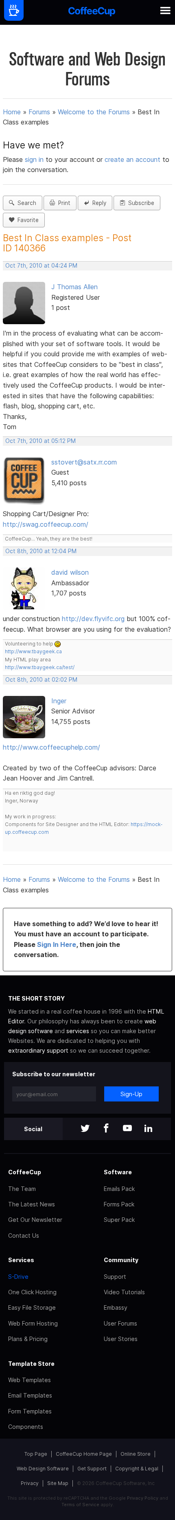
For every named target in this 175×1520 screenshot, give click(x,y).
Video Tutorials (124, 1292)
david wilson (70, 572)
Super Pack (119, 1219)
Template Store (31, 1363)
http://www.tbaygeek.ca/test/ (39, 667)
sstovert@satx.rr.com (84, 462)
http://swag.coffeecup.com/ (45, 524)
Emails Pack (119, 1188)
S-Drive (18, 1276)
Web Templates (29, 1379)
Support (115, 1276)
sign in (35, 159)
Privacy (30, 1483)
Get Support (92, 1468)
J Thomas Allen (74, 287)
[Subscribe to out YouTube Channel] (127, 1129)
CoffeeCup (24, 1172)
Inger (58, 701)
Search (25, 203)
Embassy (115, 1307)
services (77, 1030)
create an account (132, 159)
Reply (97, 203)
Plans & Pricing (28, 1338)
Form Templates (30, 1411)
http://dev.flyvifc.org (93, 619)
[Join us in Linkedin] (148, 1129)
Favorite (26, 220)
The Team (22, 1188)
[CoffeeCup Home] (91, 12)
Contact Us (23, 1235)
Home (12, 112)
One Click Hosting (32, 1292)
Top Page (35, 1454)
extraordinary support (38, 1050)
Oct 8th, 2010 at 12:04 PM (41, 551)
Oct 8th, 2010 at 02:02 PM (41, 679)
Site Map (57, 1483)
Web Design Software (43, 1468)
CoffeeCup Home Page (84, 1454)
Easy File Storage (32, 1307)
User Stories (121, 1338)
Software (118, 1172)
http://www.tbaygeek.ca (33, 651)
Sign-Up (131, 1093)
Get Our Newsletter (35, 1219)
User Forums (120, 1323)
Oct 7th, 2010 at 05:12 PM (40, 441)
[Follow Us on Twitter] (85, 1129)
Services (21, 1259)
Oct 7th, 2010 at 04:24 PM (41, 265)
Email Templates (30, 1395)
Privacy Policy (142, 1498)
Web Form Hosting (33, 1323)
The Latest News (31, 1204)
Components (25, 1426)
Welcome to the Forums (94, 112)
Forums (39, 112)
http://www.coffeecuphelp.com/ (51, 747)
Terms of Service (80, 1504)
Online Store (135, 1454)
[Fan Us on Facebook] (106, 1129)
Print (62, 203)
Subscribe (139, 203)
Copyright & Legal (136, 1468)
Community (121, 1259)
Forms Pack (119, 1204)
